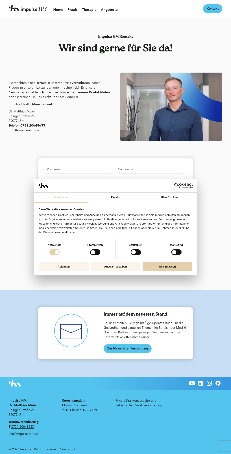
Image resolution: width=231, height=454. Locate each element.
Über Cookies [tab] (169, 197)
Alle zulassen (167, 266)
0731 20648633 (22, 426)
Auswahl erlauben (115, 266)
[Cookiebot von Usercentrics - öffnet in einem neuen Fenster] (177, 185)
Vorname (54, 169)
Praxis (72, 10)
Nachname (126, 169)
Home (58, 10)
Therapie (89, 10)
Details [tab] (115, 197)
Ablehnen (64, 266)
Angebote (109, 10)
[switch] (95, 252)
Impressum (48, 449)
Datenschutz (68, 449)
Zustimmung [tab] (61, 197)
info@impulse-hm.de (23, 434)
